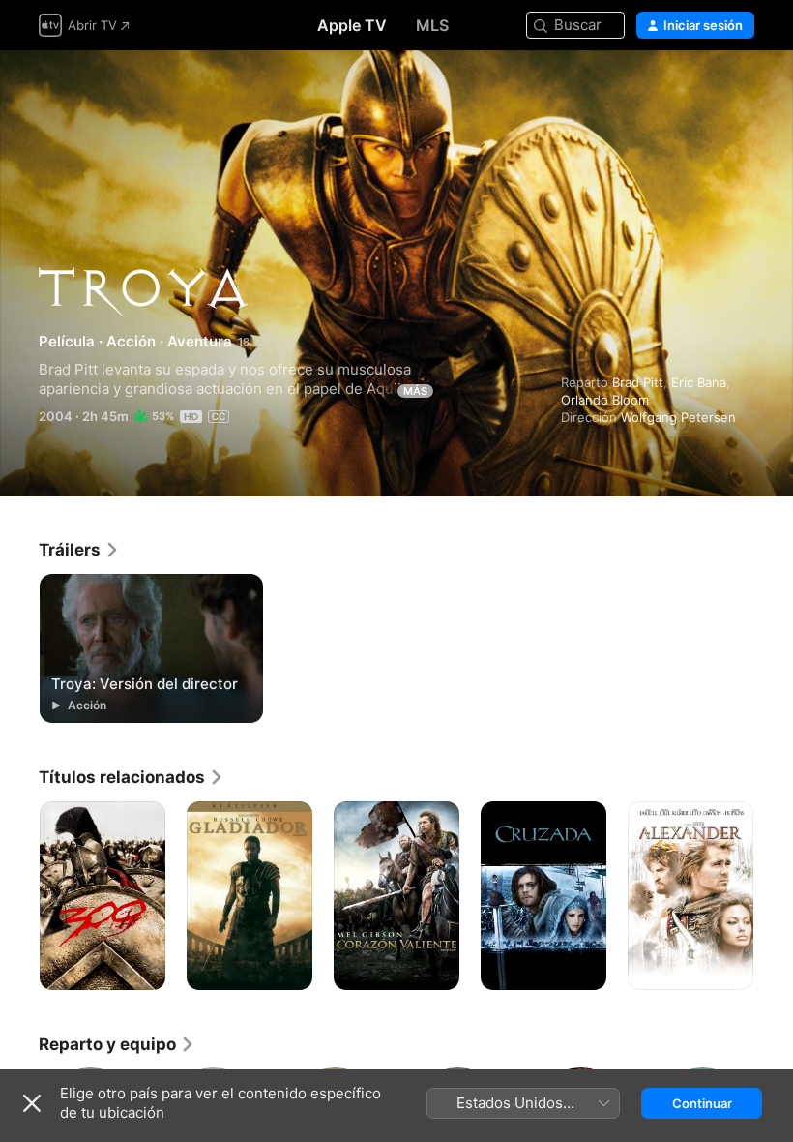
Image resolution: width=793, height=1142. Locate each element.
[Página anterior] (19, 896)
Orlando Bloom (605, 399)
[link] (79, 549)
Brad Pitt (637, 382)
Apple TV (352, 25)
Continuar (702, 1103)
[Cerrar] (32, 1103)
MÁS (415, 391)
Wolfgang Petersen (678, 417)
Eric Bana (698, 382)
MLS (432, 25)
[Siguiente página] (773, 896)
